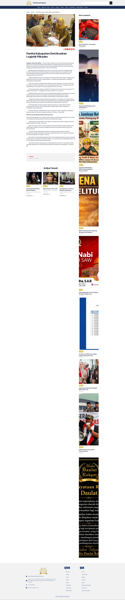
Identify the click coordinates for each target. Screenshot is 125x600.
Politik (67, 582)
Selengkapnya (29, 195)
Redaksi (83, 577)
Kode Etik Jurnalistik (86, 590)
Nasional (45, 186)
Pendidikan (68, 585)
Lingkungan (68, 587)
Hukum (80, 41)
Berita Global (69, 590)
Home (27, 12)
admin (29, 49)
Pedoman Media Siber (86, 585)
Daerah (32, 12)
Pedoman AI (84, 587)
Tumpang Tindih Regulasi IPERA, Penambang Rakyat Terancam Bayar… (86, 169)
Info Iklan (83, 579)
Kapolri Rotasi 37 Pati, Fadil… (50, 188)
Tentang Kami (85, 574)
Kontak (83, 582)
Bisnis (67, 577)
